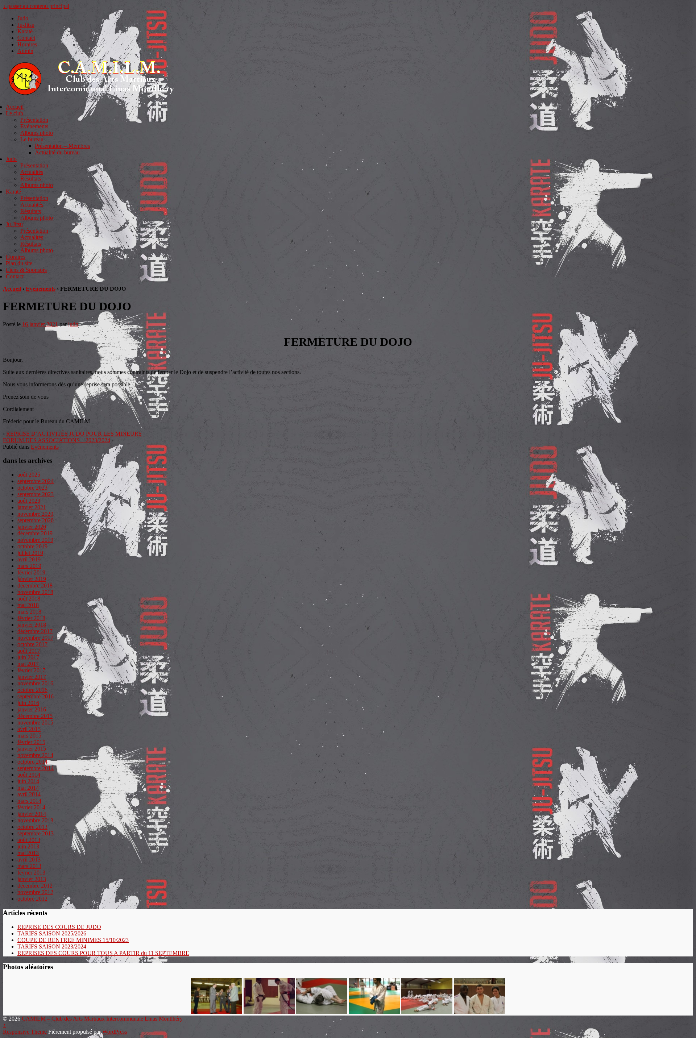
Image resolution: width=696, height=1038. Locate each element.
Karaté (25, 31)
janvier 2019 (31, 579)
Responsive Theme (25, 1032)
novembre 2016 (35, 683)
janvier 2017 (31, 677)
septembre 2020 (35, 520)
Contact (26, 38)
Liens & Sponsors (26, 270)
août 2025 (28, 475)
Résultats (30, 178)
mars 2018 (29, 612)
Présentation (34, 120)
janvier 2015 (31, 749)
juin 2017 (28, 657)
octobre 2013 (32, 827)
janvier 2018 (31, 625)
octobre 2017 (32, 644)
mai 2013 (28, 853)
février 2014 (31, 807)
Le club (14, 113)
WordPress (114, 1032)
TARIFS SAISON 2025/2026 (51, 933)
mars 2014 (29, 801)
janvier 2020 (31, 527)
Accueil (15, 107)
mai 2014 (28, 788)
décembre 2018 (35, 585)
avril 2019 (29, 559)
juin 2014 (28, 781)
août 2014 (28, 775)
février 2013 (31, 872)
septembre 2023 (35, 494)
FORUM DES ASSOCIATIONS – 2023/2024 (56, 440)
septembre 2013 (35, 833)
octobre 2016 (32, 690)
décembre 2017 (35, 631)
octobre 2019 (32, 546)
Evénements (34, 126)
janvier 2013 (31, 879)
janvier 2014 (31, 814)
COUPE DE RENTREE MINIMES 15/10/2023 (73, 940)
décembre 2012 (35, 886)
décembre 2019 (35, 533)
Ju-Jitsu (25, 25)
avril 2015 (29, 729)
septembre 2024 (35, 481)
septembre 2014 (35, 768)
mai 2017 (28, 664)
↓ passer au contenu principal (36, 6)
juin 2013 (28, 846)
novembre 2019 (35, 540)
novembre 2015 (35, 722)
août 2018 (28, 598)
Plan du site (19, 263)
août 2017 (28, 651)
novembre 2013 (35, 820)
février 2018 (31, 618)
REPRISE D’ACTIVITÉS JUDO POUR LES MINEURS (74, 434)
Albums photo (36, 133)
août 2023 (28, 501)
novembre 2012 (35, 892)
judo (73, 324)
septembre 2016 (35, 696)
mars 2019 (29, 566)
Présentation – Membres (62, 146)
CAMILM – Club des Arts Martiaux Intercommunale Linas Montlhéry (101, 1019)
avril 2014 (29, 794)
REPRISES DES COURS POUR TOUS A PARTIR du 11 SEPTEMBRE (103, 953)
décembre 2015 (35, 716)
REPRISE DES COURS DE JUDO (59, 927)
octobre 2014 (32, 762)
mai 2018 (28, 605)
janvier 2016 (31, 709)
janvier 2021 (31, 507)
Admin (25, 51)
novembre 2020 (35, 514)
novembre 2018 (35, 592)
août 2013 (28, 840)
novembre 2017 (35, 638)
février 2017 (31, 670)
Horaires (27, 44)
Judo (22, 18)
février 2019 (31, 572)
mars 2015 (29, 735)
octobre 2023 (32, 488)
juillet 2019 (30, 553)
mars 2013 (29, 866)
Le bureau (32, 139)
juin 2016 (28, 703)
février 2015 (31, 742)
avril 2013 (29, 859)
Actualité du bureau (57, 152)
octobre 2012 (32, 899)
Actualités (31, 172)
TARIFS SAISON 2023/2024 (51, 946)
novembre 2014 (35, 755)
